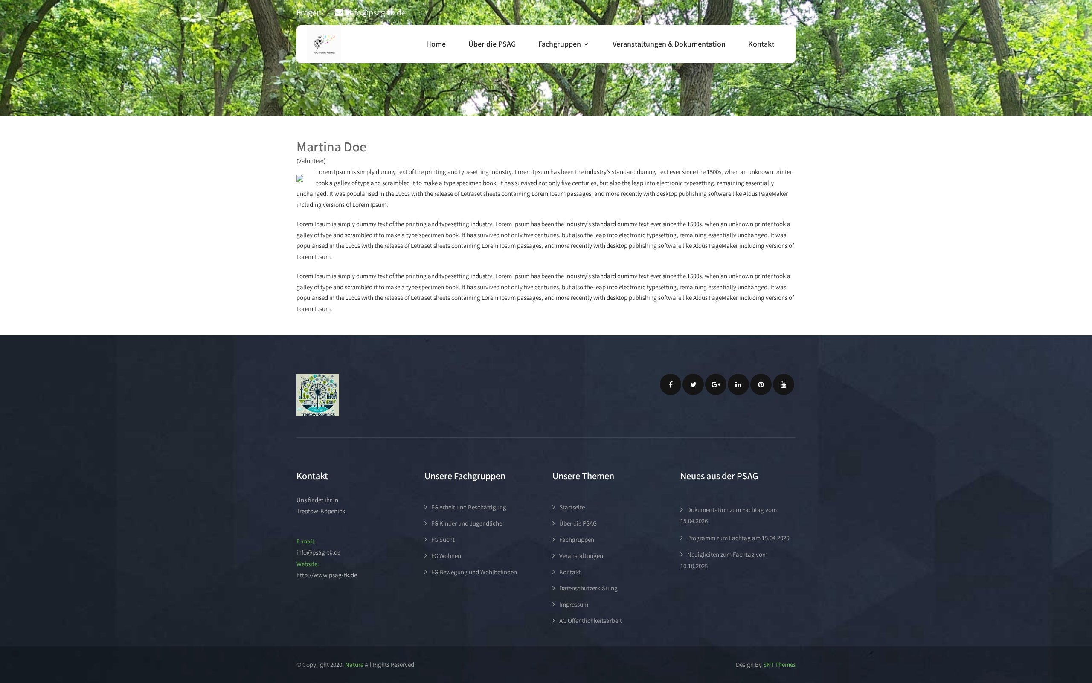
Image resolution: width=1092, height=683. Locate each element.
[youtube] (783, 384)
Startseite (572, 507)
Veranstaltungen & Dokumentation (669, 44)
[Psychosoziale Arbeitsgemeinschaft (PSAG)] (324, 44)
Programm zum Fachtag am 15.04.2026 (738, 538)
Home (436, 44)
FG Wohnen (446, 556)
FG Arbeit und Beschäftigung (468, 507)
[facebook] (670, 384)
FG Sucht (443, 539)
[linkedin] (738, 384)
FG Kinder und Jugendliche (466, 523)
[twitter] (693, 384)
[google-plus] (715, 384)
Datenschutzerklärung (588, 588)
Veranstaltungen (581, 556)
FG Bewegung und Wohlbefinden (474, 572)
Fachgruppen (559, 44)
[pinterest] (761, 384)
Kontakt (761, 44)
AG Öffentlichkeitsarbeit (590, 620)
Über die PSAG (492, 44)
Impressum (573, 604)
